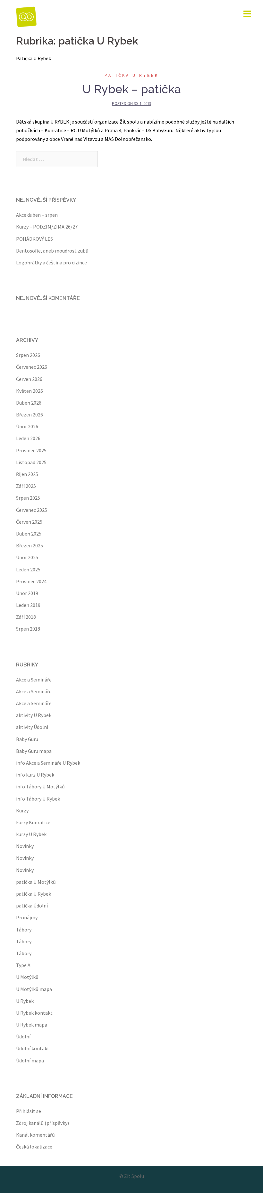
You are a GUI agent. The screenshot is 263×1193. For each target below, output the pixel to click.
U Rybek (25, 1001)
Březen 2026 (29, 414)
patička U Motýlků (36, 882)
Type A (23, 965)
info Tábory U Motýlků (40, 786)
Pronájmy (27, 917)
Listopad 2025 (31, 462)
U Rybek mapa (31, 1024)
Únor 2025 (27, 557)
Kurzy (22, 810)
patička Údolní (32, 905)
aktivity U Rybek (33, 715)
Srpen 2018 (28, 628)
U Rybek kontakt (34, 1013)
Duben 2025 (28, 533)
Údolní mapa (30, 1060)
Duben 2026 (28, 402)
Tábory (23, 929)
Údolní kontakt (32, 1048)
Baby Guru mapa (34, 751)
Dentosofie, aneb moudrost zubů (52, 250)
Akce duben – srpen (37, 215)
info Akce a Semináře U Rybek (48, 763)
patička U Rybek (132, 75)
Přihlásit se (28, 1111)
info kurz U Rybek (35, 774)
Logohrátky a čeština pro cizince (51, 262)
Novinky (25, 846)
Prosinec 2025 (31, 450)
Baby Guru (27, 739)
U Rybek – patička (131, 89)
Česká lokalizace (34, 1146)
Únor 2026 (27, 426)
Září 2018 (26, 617)
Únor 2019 (27, 593)
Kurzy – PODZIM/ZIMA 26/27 (47, 226)
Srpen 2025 (28, 498)
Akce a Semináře (34, 679)
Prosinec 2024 (31, 581)
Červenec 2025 (31, 510)
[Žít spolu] (26, 16)
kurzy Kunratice (33, 822)
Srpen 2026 (28, 355)
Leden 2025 (28, 569)
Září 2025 (26, 486)
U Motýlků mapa (34, 989)
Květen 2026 (29, 391)
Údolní (23, 1036)
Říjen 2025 (27, 474)
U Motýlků (27, 977)
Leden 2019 (28, 605)
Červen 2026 (29, 379)
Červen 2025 (29, 522)
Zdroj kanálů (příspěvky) (42, 1123)
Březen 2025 (29, 545)
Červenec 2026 (31, 367)
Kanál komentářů (35, 1135)
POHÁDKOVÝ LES (34, 239)
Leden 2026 (28, 438)
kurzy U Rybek (31, 834)
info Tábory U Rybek (38, 798)
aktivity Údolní (32, 727)
